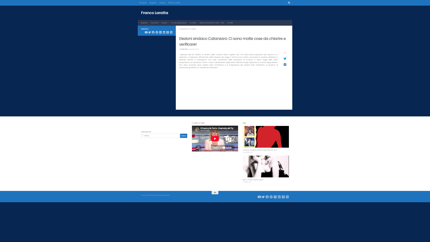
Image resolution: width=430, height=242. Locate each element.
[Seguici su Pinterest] (156, 32)
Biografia (153, 3)
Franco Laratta (154, 12)
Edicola (164, 23)
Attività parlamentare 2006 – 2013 (212, 23)
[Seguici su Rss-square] (171, 32)
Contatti (162, 3)
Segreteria (184, 49)
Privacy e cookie (174, 3)
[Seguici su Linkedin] (164, 32)
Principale (142, 3)
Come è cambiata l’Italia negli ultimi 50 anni (260, 150)
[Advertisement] (157, 71)
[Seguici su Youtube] (146, 32)
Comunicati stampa (187, 29)
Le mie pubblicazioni (179, 23)
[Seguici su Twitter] (149, 32)
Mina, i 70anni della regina (253, 180)
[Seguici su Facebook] (153, 32)
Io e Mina (193, 23)
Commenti (154, 23)
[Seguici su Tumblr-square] (167, 32)
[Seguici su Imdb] (160, 32)
